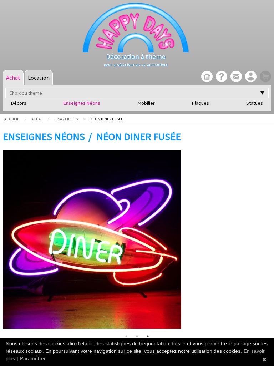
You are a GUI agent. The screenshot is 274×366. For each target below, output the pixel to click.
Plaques (200, 103)
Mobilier (146, 103)
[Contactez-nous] (235, 77)
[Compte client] (250, 77)
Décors (18, 103)
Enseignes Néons (82, 103)
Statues (254, 103)
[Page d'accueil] (206, 77)
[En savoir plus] (220, 77)
